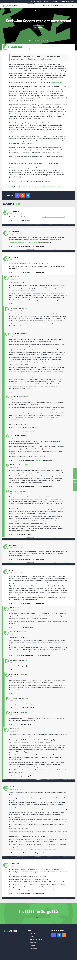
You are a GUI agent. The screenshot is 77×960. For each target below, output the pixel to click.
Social (61, 5)
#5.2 (26, 660)
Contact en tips (46, 1)
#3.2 (27, 333)
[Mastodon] (53, 935)
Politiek (27, 49)
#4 (20, 282)
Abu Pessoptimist (16, 47)
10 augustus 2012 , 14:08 (16, 279)
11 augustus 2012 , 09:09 (16, 866)
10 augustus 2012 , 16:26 (16, 438)
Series (50, 5)
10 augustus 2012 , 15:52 (16, 662)
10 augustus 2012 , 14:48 (16, 310)
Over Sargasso (70, 1)
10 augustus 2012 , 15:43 (16, 610)
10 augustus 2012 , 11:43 (16, 259)
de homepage (46, 59)
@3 (10, 282)
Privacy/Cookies (56, 1)
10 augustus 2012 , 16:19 (16, 700)
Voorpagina (39, 10)
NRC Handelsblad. (56, 82)
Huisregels (32, 946)
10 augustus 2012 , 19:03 (16, 493)
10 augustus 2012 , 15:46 (16, 634)
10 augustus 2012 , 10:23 (16, 234)
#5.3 (27, 674)
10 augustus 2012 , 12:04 (16, 547)
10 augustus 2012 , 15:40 (16, 336)
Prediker (16, 277)
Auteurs (63, 1)
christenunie (24, 187)
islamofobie (53, 187)
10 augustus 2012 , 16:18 (16, 399)
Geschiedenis (32, 933)
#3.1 (26, 308)
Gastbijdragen (33, 949)
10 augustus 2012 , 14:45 (16, 572)
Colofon (31, 937)
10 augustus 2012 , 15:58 (16, 676)
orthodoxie (60, 187)
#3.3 (26, 397)
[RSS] (64, 935)
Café (66, 5)
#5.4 (26, 698)
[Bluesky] (59, 935)
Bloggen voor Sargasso (35, 940)
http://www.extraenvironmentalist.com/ (53, 217)
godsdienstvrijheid (44, 187)
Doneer (33, 1)
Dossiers (44, 5)
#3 (27, 277)
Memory (55, 5)
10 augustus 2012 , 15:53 (16, 731)
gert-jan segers (33, 187)
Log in (71, 5)
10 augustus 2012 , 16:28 (16, 714)
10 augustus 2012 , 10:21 (16, 213)
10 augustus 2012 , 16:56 (16, 467)
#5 (27, 608)
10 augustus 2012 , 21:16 (16, 789)
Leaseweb (39, 1)
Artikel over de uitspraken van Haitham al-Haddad (23, 242)
